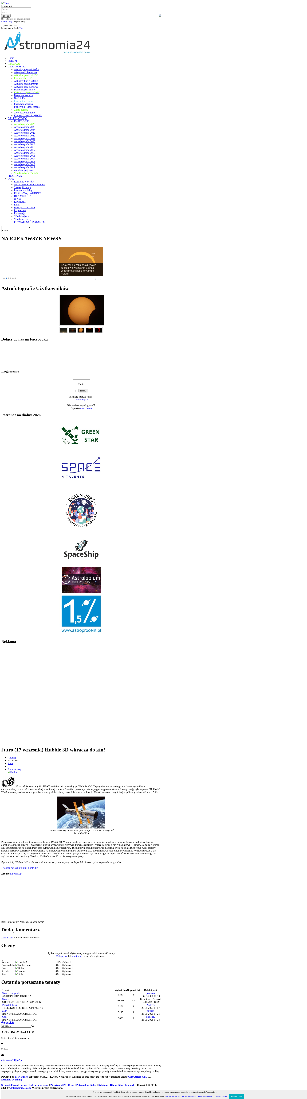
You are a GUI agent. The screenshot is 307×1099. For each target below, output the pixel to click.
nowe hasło (86, 408)
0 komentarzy (14, 769)
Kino (10, 763)
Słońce (5, 999)
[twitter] (4, 1022)
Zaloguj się (6, 937)
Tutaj (22, 28)
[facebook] (2, 1022)
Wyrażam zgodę (236, 1096)
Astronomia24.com (20, 1088)
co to (4, 1011)
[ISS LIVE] (13, 1022)
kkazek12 (150, 1016)
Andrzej (12, 757)
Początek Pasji (9, 1005)
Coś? (4, 1016)
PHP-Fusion (21, 1076)
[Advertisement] (25, 695)
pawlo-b (150, 993)
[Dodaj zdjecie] (10, 1022)
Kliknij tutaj (6, 21)
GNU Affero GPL (137, 1076)
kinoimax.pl (16, 873)
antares (150, 1011)
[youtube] (7, 1022)
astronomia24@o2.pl (11, 1060)
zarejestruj (77, 956)
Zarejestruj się (81, 399)
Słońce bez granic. (11, 993)
